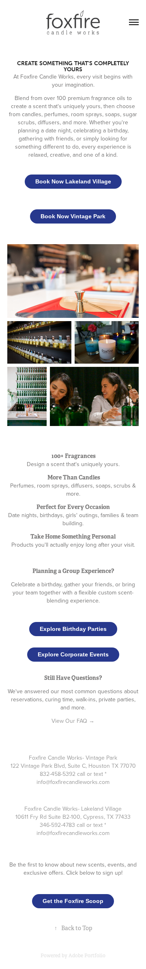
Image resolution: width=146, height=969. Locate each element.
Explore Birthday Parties (73, 629)
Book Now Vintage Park (73, 216)
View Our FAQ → (73, 721)
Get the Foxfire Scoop (73, 901)
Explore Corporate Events (73, 654)
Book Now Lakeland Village (73, 181)
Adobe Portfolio (87, 955)
